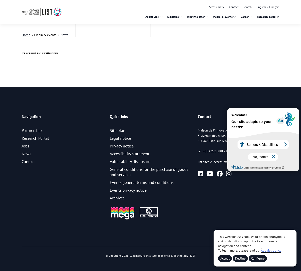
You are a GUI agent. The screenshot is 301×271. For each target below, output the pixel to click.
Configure (258, 258)
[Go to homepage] (41, 12)
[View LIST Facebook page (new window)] (220, 173)
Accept (225, 258)
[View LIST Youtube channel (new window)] (209, 173)
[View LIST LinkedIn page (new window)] (200, 173)
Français (274, 7)
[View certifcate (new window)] (149, 216)
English (261, 7)
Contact (234, 7)
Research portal (266, 17)
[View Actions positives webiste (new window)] (123, 218)
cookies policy (271, 250)
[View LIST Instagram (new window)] (228, 173)
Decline (240, 258)
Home (26, 35)
